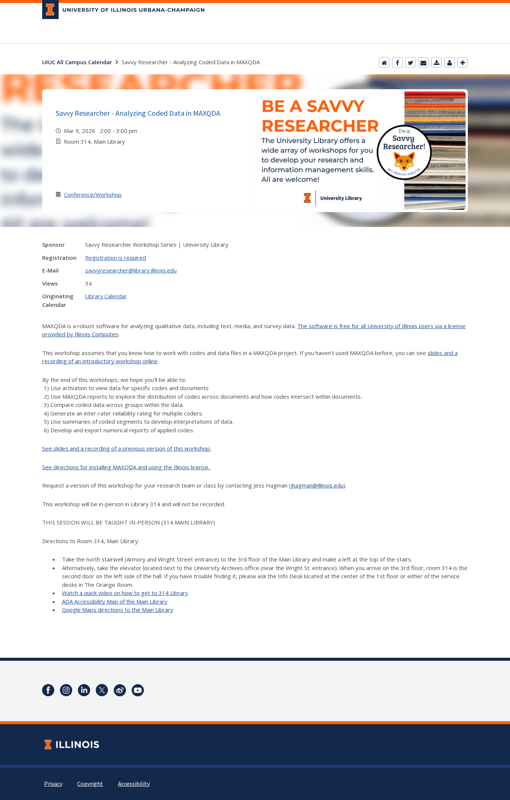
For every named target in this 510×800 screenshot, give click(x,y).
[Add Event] (462, 62)
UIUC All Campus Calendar (77, 62)
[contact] (449, 62)
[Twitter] (410, 62)
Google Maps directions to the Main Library (117, 609)
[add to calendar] (436, 62)
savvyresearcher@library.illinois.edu (131, 270)
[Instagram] (66, 690)
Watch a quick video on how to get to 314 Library (125, 593)
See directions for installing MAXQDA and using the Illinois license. (126, 467)
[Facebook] (397, 62)
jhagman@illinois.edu (317, 485)
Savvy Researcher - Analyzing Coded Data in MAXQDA (138, 113)
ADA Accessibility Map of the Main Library (115, 601)
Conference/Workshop (93, 194)
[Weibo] (120, 690)
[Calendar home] (384, 62)
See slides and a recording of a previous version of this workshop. (126, 448)
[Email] (423, 62)
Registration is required (115, 257)
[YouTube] (138, 690)
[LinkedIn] (84, 690)
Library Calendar (106, 296)
